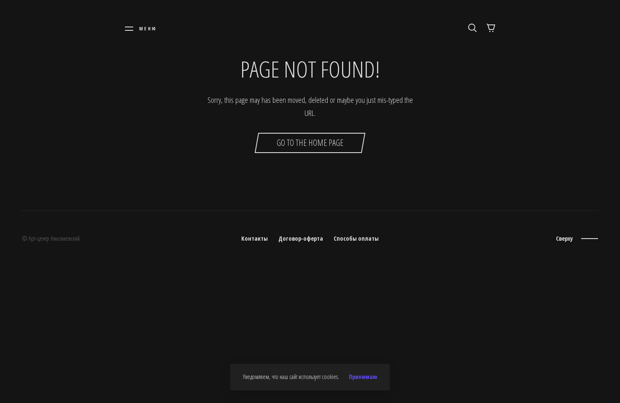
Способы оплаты (356, 238)
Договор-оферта (300, 238)
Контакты (254, 238)
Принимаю (363, 376)
